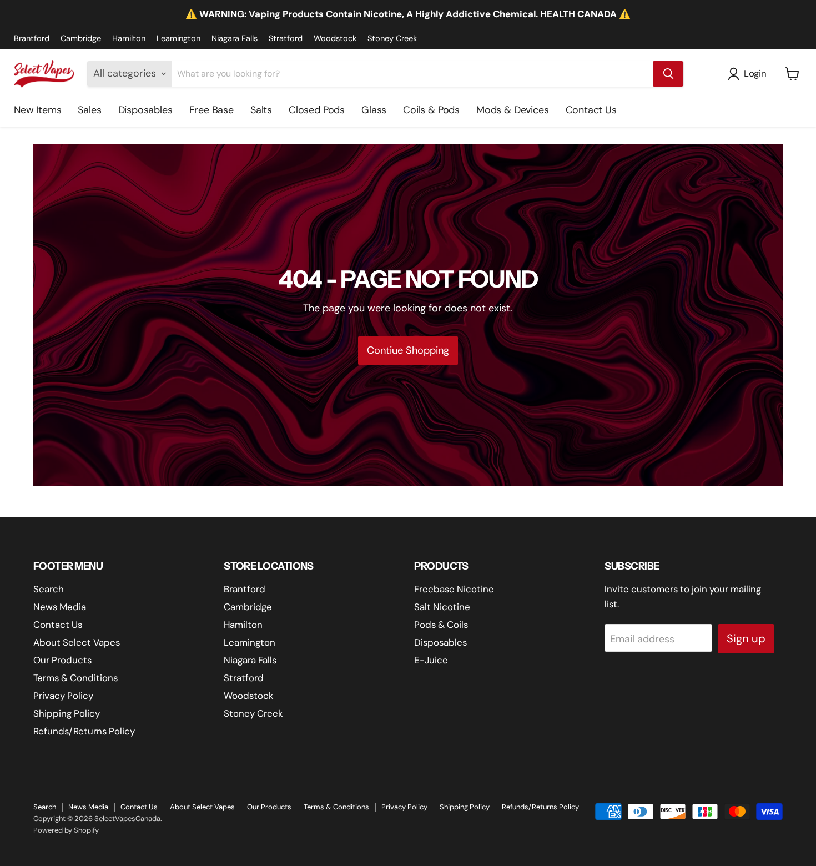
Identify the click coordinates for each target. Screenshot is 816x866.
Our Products (62, 660)
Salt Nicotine (442, 607)
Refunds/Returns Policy (84, 731)
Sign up (746, 638)
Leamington (178, 38)
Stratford (286, 38)
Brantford (31, 38)
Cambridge (81, 38)
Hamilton (128, 38)
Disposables (145, 110)
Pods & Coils (441, 624)
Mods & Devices (512, 110)
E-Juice (431, 660)
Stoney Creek (392, 38)
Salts (261, 110)
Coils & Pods (431, 110)
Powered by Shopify (66, 830)
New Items (37, 110)
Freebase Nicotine (454, 589)
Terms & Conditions (75, 678)
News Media (59, 607)
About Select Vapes (76, 642)
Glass (373, 110)
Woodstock (335, 38)
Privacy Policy (63, 695)
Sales (89, 110)
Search (48, 589)
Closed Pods (317, 110)
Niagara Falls (234, 38)
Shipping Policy (66, 713)
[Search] (668, 74)
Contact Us (591, 110)
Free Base (211, 110)
